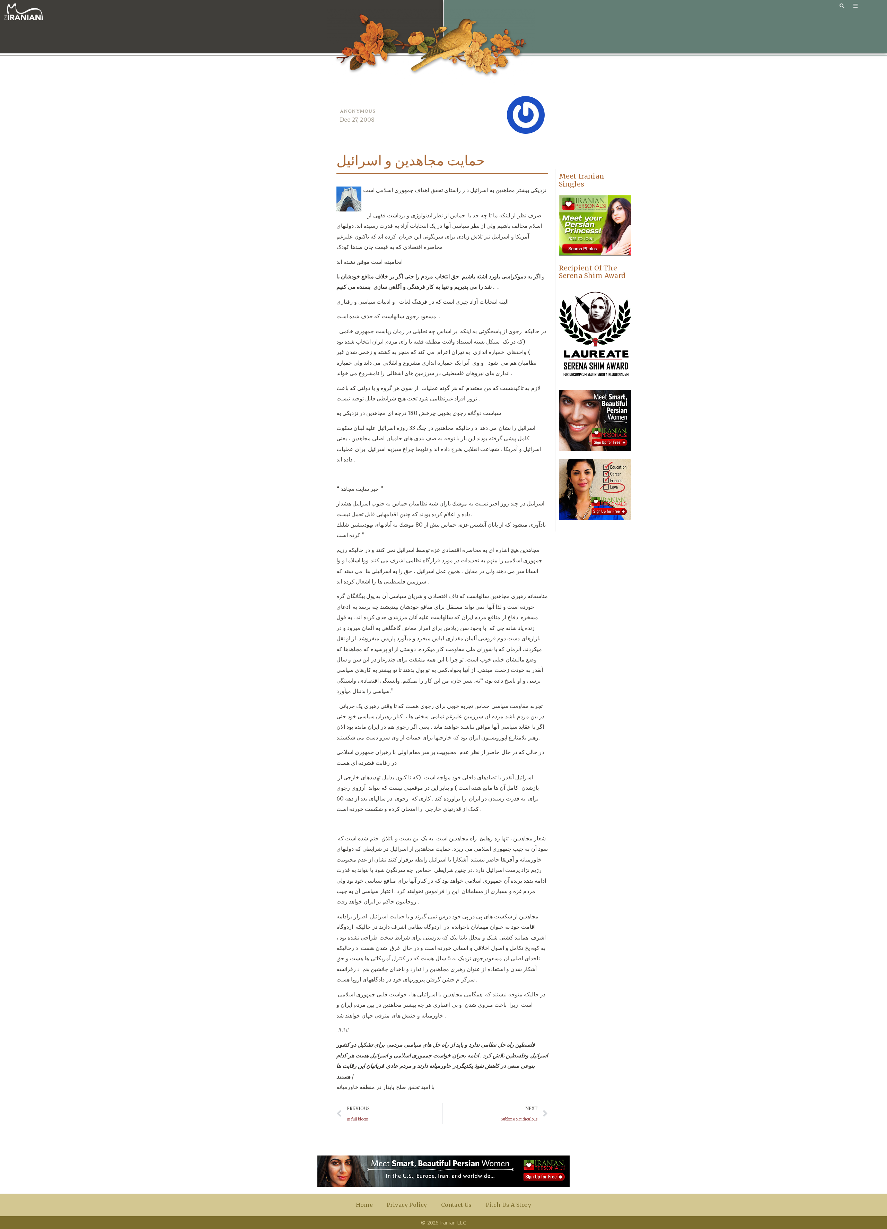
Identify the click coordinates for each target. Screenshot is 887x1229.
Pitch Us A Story (508, 1204)
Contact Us (456, 1204)
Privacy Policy (407, 1204)
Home (364, 1204)
